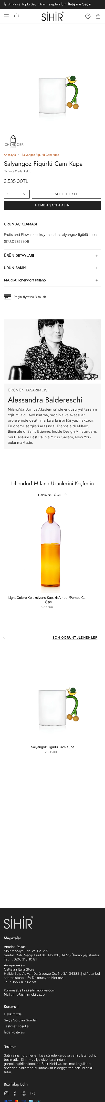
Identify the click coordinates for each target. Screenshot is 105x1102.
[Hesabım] (88, 16)
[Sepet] (98, 16)
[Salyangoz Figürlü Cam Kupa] (52, 693)
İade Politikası (14, 1032)
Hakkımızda (12, 1014)
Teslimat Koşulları (17, 1026)
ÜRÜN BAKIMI (15, 268)
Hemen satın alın (52, 205)
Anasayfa (10, 155)
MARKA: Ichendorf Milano (25, 280)
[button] (17, 16)
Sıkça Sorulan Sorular (20, 1020)
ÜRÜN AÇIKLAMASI (20, 224)
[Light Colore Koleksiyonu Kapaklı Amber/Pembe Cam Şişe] (48, 548)
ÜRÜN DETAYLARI (19, 255)
